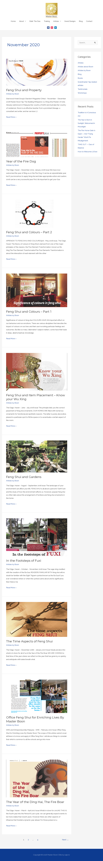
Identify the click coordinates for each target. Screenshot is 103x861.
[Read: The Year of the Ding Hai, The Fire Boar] (36, 778)
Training (47, 21)
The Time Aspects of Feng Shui (29, 641)
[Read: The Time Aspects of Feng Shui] (36, 619)
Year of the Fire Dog (21, 161)
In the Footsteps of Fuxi (23, 560)
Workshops (82, 93)
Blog (81, 21)
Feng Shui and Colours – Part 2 (29, 232)
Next (65, 840)
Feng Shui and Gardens (23, 477)
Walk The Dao (34, 21)
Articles (56, 21)
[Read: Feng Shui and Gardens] (36, 456)
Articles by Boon (12, 94)
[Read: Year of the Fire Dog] (36, 144)
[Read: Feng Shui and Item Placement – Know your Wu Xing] (36, 372)
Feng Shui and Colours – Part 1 (28, 311)
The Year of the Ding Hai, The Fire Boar (35, 802)
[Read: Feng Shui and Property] (36, 72)
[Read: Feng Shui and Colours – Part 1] (36, 290)
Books (80, 78)
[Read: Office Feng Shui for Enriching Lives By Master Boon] (36, 696)
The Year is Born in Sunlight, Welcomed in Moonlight (86, 123)
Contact (89, 21)
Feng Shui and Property (24, 90)
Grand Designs (70, 21)
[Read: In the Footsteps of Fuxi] (36, 537)
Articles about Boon (85, 67)
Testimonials (82, 89)
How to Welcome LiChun (87, 152)
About (21, 21)
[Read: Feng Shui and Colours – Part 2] (36, 213)
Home (13, 21)
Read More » (11, 117)
